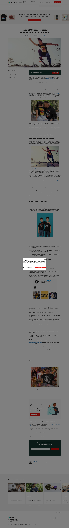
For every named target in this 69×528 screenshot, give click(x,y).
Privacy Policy (30, 264)
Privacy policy (44, 259)
